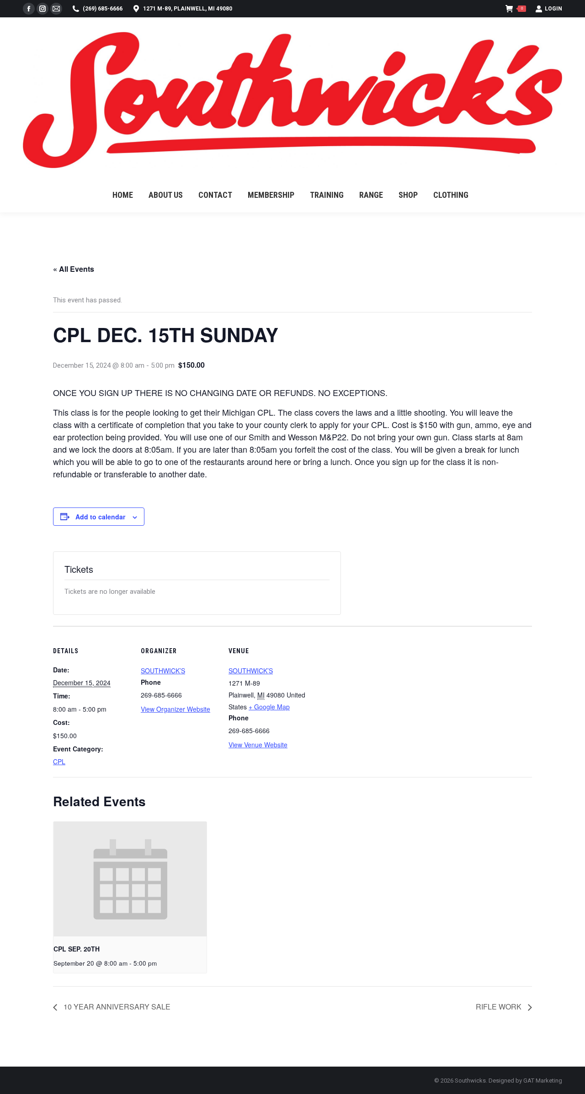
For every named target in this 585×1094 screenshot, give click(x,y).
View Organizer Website (175, 708)
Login (553, 8)
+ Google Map (269, 706)
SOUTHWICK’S (163, 670)
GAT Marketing (542, 1080)
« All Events (73, 269)
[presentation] (130, 879)
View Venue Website (258, 744)
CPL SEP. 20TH (76, 948)
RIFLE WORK (499, 1006)
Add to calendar (100, 516)
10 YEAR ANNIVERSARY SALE (116, 1006)
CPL (59, 761)
